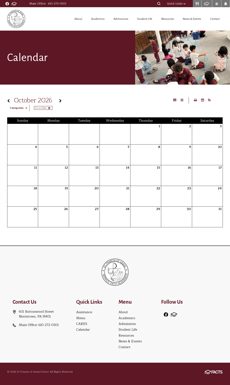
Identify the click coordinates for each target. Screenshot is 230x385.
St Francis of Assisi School (16, 19)
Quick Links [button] (175, 3)
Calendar (83, 329)
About (78, 19)
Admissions (121, 19)
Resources (167, 19)
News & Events (192, 19)
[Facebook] (7, 3)
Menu (80, 318)
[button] (158, 3)
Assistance (84, 312)
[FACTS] (14, 3)
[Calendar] (216, 3)
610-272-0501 (57, 3)
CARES (81, 324)
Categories (16, 108)
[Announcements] (225, 3)
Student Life (144, 19)
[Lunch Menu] (197, 3)
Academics (98, 19)
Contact (215, 19)
